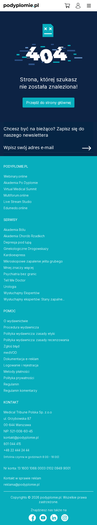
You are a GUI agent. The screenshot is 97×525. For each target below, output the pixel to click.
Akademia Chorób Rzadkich (24, 236)
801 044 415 (12, 444)
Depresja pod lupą (17, 242)
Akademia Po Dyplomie (21, 183)
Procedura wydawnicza (21, 327)
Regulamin (11, 384)
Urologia (10, 286)
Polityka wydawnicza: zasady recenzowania (36, 340)
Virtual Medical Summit (20, 189)
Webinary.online (15, 176)
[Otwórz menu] (88, 5)
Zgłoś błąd (11, 346)
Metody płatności (16, 371)
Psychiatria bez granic (20, 274)
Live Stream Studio (18, 202)
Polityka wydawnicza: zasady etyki (29, 333)
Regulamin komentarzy (20, 390)
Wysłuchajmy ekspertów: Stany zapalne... (34, 299)
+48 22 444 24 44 (16, 450)
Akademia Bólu (14, 230)
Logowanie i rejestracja (21, 365)
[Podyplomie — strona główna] (21, 5)
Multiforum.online (16, 195)
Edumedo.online (16, 208)
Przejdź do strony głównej (48, 102)
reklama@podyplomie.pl (21, 484)
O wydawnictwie (16, 321)
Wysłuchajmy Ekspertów (21, 293)
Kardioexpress (14, 255)
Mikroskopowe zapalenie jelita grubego (33, 261)
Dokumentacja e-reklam (21, 359)
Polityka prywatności (19, 378)
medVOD (10, 352)
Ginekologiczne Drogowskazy (26, 249)
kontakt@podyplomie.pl (21, 437)
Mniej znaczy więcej (19, 268)
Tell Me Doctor (14, 280)
